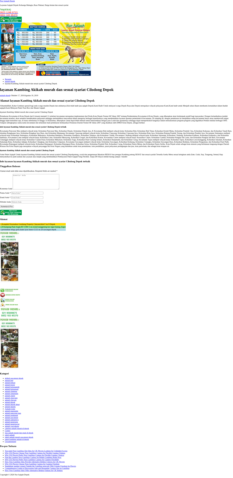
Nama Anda (5, 193)
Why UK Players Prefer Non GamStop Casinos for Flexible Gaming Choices (34, 455)
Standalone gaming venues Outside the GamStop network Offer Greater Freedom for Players (40, 466)
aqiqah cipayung (11, 398)
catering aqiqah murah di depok (17, 428)
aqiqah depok (10, 81)
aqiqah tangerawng (12, 424)
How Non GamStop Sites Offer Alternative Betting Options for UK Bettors (34, 471)
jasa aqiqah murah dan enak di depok (19, 433)
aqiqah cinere (10, 396)
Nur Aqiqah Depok (7, 1)
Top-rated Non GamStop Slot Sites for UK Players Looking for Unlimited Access (36, 451)
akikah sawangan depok (14, 378)
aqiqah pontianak (11, 415)
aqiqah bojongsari (11, 389)
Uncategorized (10, 442)
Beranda (8, 79)
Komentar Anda (6, 189)
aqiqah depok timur (12, 404)
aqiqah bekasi (10, 383)
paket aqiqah (10, 435)
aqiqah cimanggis (11, 394)
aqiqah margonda (11, 411)
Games (7, 431)
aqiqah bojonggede (12, 387)
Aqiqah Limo (10, 409)
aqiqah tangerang (11, 422)
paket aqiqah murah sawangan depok (19, 437)
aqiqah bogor (10, 385)
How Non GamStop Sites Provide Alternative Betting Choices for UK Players (35, 462)
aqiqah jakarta (10, 407)
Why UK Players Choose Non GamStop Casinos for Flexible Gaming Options (35, 453)
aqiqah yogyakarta (12, 426)
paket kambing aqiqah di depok (17, 439)
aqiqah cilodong (11, 391)
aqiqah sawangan (11, 418)
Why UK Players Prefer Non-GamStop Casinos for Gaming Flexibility (32, 460)
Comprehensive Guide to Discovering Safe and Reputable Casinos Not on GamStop (37, 468)
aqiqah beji (9, 380)
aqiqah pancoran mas (13, 413)
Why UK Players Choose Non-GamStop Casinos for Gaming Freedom (32, 464)
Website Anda (5, 202)
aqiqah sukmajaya (12, 420)
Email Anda (5, 197)
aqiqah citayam (10, 400)
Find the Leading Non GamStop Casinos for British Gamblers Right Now (33, 457)
